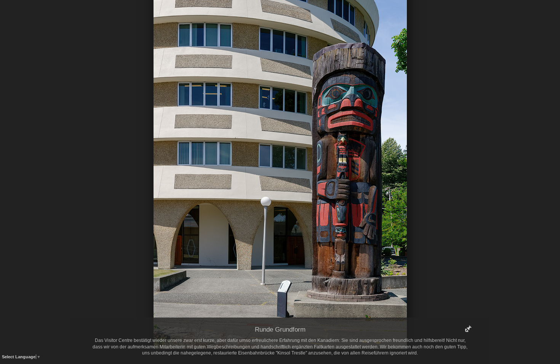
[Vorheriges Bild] (224, 17)
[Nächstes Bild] (335, 17)
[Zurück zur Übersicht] (247, 17)
